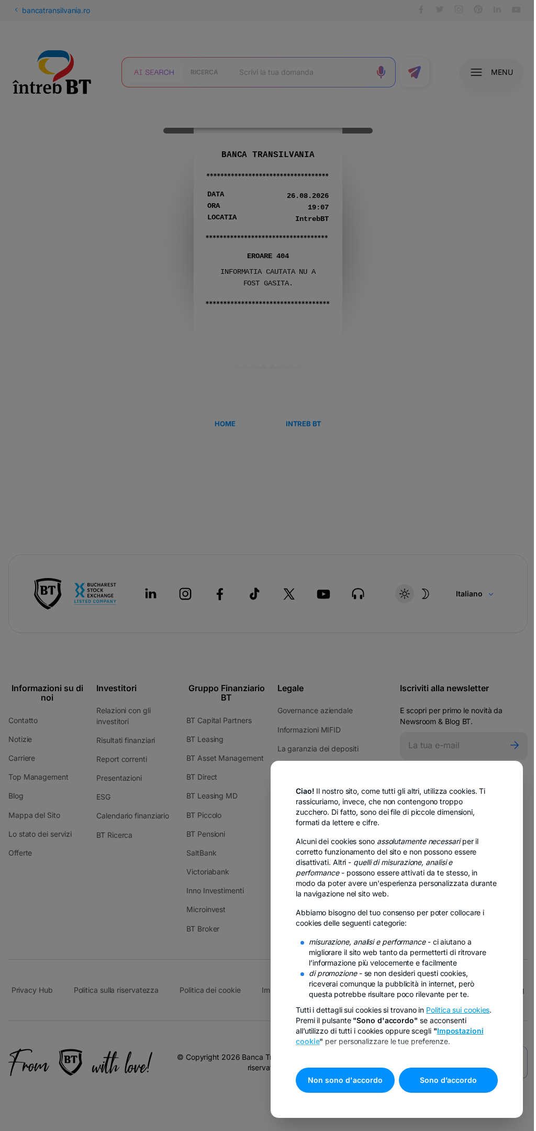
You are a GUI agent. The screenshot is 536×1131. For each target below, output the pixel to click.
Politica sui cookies (457, 1009)
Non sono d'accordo (345, 1079)
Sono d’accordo (448, 1079)
